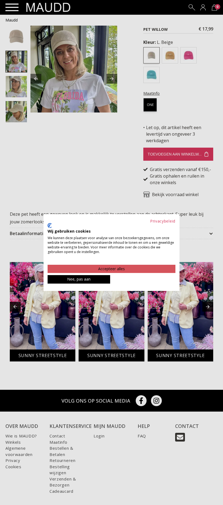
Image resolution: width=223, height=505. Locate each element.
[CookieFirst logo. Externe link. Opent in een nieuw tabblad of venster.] (50, 225)
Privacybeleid (162, 221)
